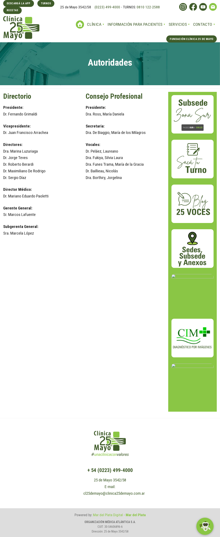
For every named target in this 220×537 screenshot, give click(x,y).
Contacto (202, 24)
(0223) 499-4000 (107, 7)
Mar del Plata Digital (108, 515)
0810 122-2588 (148, 7)
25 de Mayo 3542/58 (110, 480)
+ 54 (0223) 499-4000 (110, 470)
